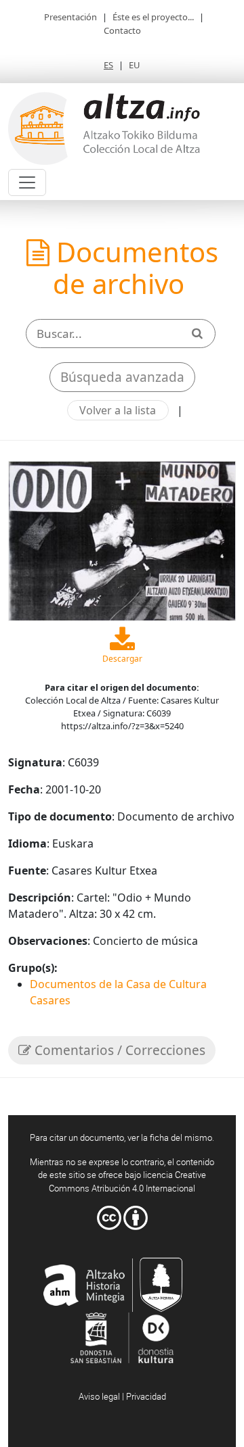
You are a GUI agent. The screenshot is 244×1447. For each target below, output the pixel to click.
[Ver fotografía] (122, 539)
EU (134, 65)
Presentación (70, 17)
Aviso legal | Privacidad (122, 1396)
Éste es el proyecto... (153, 17)
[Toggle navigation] (27, 182)
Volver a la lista (117, 410)
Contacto (122, 30)
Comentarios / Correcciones (118, 1050)
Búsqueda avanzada (122, 377)
